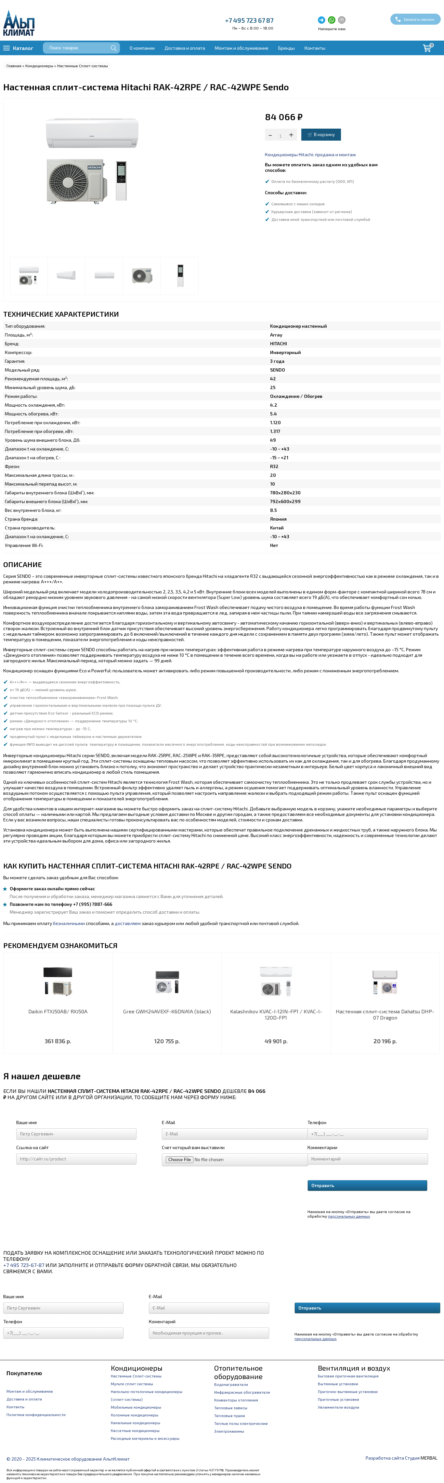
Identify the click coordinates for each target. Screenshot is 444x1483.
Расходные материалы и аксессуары (145, 1438)
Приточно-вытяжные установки (348, 1391)
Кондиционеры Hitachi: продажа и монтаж (310, 154)
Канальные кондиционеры (135, 1422)
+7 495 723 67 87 (249, 20)
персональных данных (349, 1216)
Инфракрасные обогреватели (242, 1392)
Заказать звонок (418, 19)
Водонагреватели (231, 1384)
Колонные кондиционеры (134, 1415)
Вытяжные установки (338, 1383)
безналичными (69, 923)
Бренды (286, 48)
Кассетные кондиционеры (135, 1430)
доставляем (128, 923)
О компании (142, 48)
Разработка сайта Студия (393, 1458)
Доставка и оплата (184, 48)
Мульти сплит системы (132, 1383)
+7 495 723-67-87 (23, 1265)
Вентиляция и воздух (354, 1367)
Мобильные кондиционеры (136, 1407)
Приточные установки (338, 1399)
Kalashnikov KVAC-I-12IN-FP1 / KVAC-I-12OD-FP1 (276, 1014)
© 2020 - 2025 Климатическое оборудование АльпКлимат (68, 1459)
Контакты (315, 48)
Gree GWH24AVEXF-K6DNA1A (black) (167, 1011)
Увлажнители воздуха (338, 1407)
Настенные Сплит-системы (82, 65)
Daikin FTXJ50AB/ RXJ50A (57, 1011)
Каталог (23, 48)
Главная (14, 65)
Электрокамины (229, 1431)
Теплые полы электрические (241, 1423)
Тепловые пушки (229, 1415)
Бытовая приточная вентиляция (348, 1376)
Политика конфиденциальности (36, 1414)
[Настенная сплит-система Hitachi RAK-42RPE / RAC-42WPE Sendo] (29, 276)
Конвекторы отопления (236, 1400)
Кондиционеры (39, 65)
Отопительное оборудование (238, 1371)
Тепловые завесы (230, 1407)
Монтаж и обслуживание (241, 48)
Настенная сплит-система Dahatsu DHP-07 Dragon (385, 1014)
